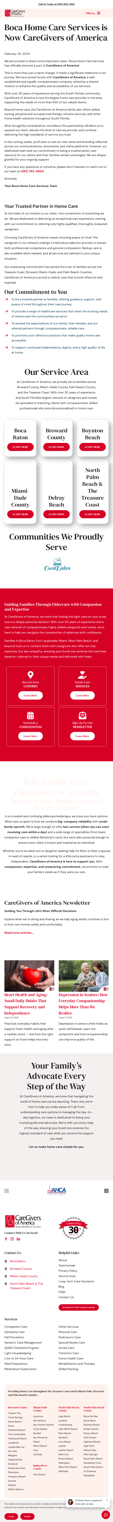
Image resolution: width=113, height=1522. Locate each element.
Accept (11, 1516)
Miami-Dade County (40, 1409)
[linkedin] (18, 1238)
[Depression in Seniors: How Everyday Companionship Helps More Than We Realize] (84, 976)
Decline (27, 1516)
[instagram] (12, 1238)
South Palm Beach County (94, 1409)
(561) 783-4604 (32, 171)
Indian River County (40, 1467)
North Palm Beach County (68, 1409)
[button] (6, 1191)
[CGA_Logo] (14, 10)
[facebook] (6, 1238)
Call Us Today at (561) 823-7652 (56, 4)
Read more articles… (19, 933)
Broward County (17, 1407)
